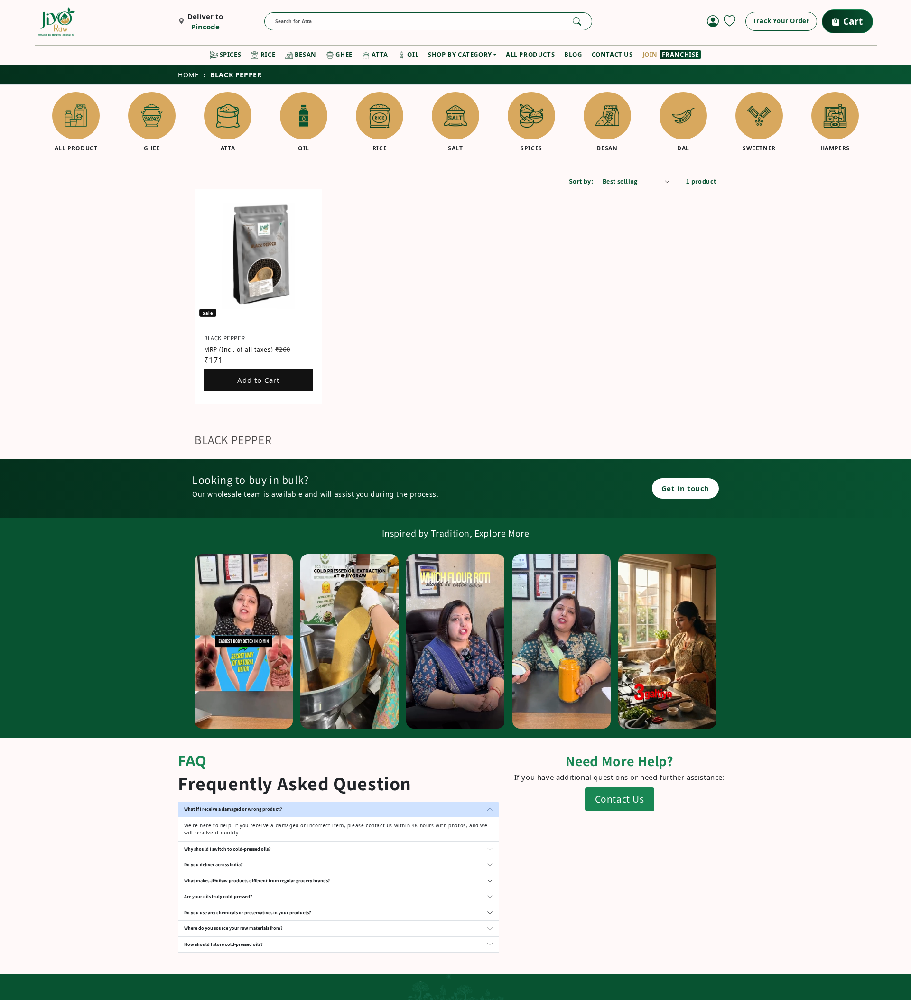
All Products (530, 54)
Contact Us (612, 54)
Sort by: (581, 181)
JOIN (670, 54)
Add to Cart (258, 380)
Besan (304, 54)
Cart (848, 21)
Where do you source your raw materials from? (233, 928)
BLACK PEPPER (224, 338)
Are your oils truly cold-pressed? (218, 896)
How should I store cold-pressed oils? (223, 944)
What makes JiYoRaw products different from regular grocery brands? (257, 881)
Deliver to (205, 21)
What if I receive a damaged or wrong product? (233, 809)
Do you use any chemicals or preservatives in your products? (247, 912)
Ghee (343, 54)
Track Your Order (781, 21)
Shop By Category (460, 54)
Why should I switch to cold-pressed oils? (227, 849)
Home (188, 74)
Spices (229, 54)
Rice (267, 54)
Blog (573, 54)
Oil (412, 54)
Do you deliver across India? (213, 864)
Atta (379, 54)
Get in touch (685, 488)
